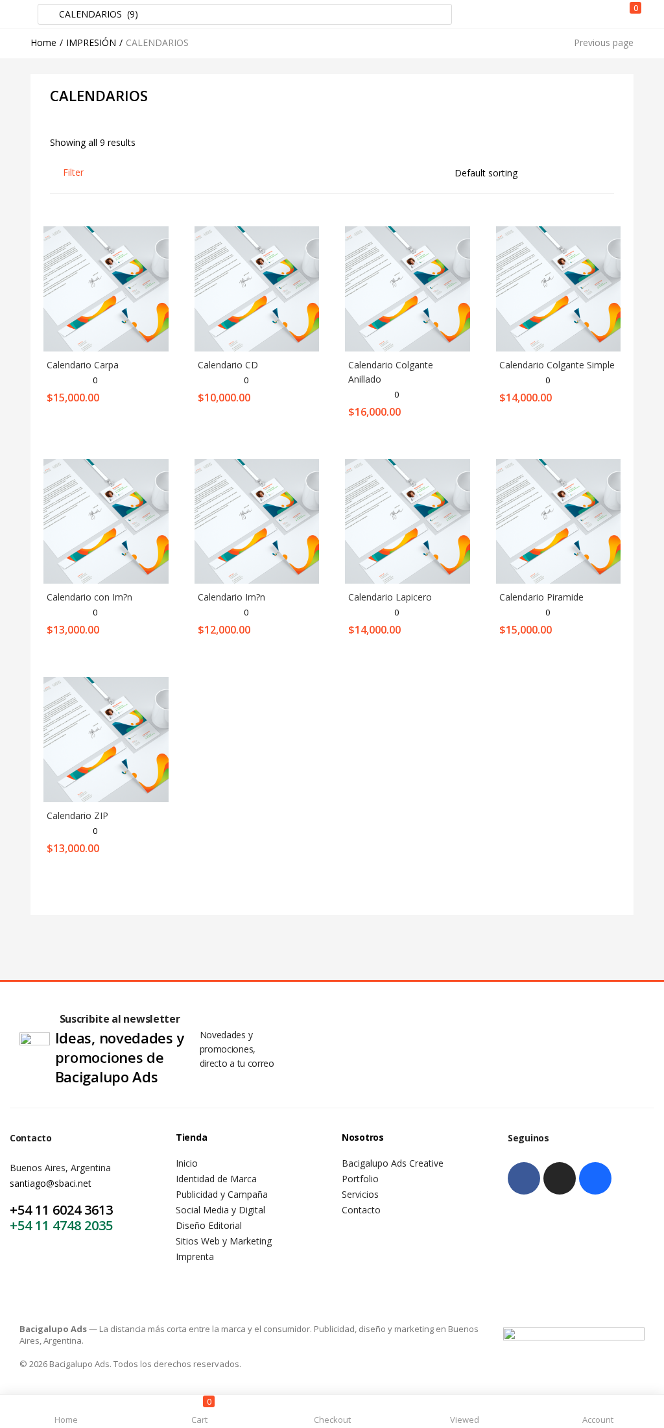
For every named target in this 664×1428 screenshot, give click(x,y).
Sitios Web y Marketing (224, 1241)
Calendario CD (228, 365)
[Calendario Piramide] (558, 520)
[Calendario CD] (257, 287)
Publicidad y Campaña (222, 1194)
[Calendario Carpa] (106, 287)
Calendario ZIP (77, 815)
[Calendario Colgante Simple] (558, 287)
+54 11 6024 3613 (61, 1210)
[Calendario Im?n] (257, 520)
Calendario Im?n (231, 597)
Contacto (361, 1210)
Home (43, 42)
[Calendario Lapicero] (407, 520)
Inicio (187, 1163)
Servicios (360, 1194)
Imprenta (195, 1256)
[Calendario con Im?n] (106, 520)
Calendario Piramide (541, 597)
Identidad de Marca (216, 1178)
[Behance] (595, 1178)
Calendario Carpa (83, 365)
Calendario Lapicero (390, 597)
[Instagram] (559, 1178)
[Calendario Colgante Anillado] (407, 287)
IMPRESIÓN (91, 42)
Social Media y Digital (220, 1210)
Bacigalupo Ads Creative (393, 1163)
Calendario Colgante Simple (557, 365)
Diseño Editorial (209, 1225)
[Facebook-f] (524, 1178)
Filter (73, 172)
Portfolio (360, 1178)
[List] (608, 172)
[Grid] (586, 172)
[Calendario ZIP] (106, 738)
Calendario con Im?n (89, 597)
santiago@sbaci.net (50, 1183)
